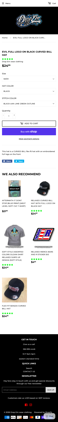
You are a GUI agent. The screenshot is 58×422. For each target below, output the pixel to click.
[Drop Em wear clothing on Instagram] (30, 405)
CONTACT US (29, 371)
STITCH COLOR (9, 98)
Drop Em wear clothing (21, 412)
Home (5, 38)
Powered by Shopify (43, 412)
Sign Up (50, 390)
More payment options (29, 139)
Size (4, 73)
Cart (54, 3)
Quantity (6, 111)
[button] (7, 59)
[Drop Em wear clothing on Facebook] (26, 405)
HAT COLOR (7, 86)
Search (29, 368)
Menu (8, 3)
